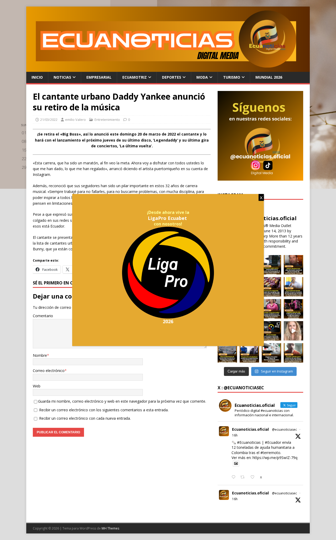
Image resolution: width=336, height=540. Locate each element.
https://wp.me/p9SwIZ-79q (275, 457)
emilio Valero (75, 119)
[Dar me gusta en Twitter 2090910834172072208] (254, 477)
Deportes (171, 77)
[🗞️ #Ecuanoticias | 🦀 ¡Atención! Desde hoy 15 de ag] (271, 286)
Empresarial (99, 77)
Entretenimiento (107, 119)
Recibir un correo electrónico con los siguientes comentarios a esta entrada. (104, 409)
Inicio (37, 77)
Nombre (40, 355)
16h (235, 435)
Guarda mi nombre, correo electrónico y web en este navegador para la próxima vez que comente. (122, 401)
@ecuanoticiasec (284, 429)
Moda (202, 77)
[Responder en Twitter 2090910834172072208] (234, 477)
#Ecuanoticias (249, 442)
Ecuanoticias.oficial (250, 429)
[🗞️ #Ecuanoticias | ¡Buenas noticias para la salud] (271, 353)
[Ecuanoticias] (168, 68)
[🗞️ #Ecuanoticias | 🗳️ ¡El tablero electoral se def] (249, 353)
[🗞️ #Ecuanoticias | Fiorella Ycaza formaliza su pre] (271, 308)
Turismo (231, 77)
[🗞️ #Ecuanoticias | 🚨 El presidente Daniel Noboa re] (293, 286)
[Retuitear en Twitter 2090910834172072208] (244, 477)
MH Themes (110, 528)
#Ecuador (273, 442)
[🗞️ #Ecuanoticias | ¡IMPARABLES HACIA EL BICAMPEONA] (293, 308)
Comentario (43, 315)
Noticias (62, 77)
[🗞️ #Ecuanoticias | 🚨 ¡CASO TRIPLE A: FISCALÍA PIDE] (293, 353)
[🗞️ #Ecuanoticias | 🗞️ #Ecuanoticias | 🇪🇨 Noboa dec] (293, 264)
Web (36, 386)
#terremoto (270, 452)
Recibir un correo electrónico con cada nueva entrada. (85, 418)
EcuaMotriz (134, 77)
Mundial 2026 (268, 77)
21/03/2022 (48, 119)
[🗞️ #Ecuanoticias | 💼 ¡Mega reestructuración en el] (227, 353)
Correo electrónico (49, 370)
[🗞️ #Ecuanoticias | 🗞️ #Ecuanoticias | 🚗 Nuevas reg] (271, 264)
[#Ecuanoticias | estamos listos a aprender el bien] (293, 331)
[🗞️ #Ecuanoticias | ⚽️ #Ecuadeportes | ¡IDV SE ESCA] (271, 331)
